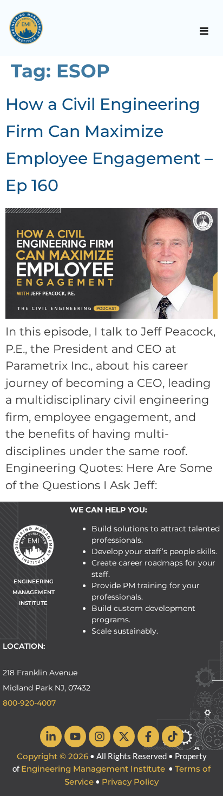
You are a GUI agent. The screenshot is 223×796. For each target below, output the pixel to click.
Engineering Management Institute (93, 769)
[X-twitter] (124, 736)
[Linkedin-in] (51, 736)
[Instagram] (99, 736)
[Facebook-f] (148, 736)
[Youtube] (75, 736)
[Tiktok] (172, 736)
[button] (204, 31)
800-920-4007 (29, 703)
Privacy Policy (130, 782)
